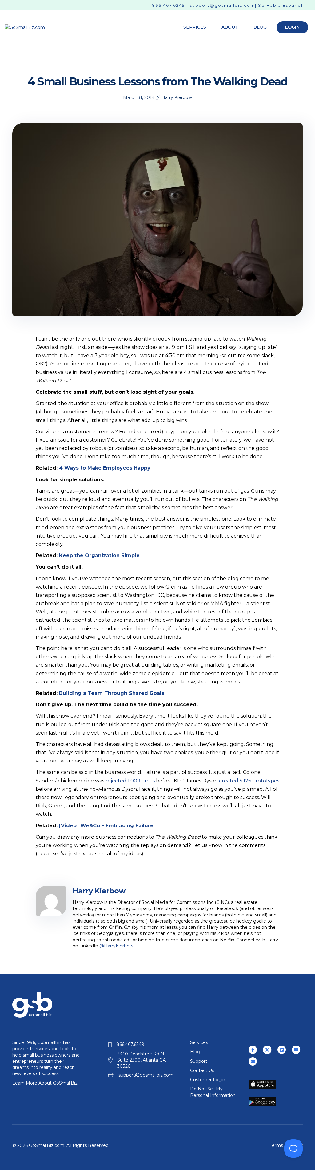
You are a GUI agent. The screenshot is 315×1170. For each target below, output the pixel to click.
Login (292, 27)
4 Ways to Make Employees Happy (104, 468)
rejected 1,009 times (130, 781)
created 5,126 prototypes (249, 781)
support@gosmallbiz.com (222, 5)
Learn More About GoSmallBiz (45, 1083)
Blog (260, 27)
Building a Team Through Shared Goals (111, 693)
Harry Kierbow (176, 97)
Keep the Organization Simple (99, 555)
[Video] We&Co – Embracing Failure (106, 826)
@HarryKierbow (116, 946)
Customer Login (207, 1079)
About (229, 27)
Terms (276, 1145)
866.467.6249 (168, 5)
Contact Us (202, 1070)
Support (198, 1061)
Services (194, 27)
